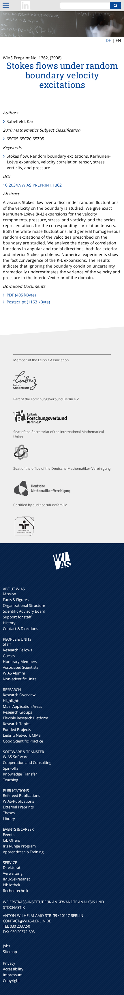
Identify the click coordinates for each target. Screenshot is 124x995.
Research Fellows (17, 650)
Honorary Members (20, 661)
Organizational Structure (24, 605)
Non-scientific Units (19, 678)
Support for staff (17, 617)
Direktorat (11, 867)
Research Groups (17, 712)
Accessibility (13, 969)
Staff (7, 644)
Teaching (10, 779)
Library (9, 818)
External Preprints (18, 807)
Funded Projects (17, 729)
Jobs (6, 945)
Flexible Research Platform (25, 718)
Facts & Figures (16, 599)
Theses (9, 812)
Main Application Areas (22, 706)
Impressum (12, 974)
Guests (9, 655)
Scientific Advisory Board (24, 611)
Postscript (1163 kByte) (28, 302)
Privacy (9, 963)
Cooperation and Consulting (27, 762)
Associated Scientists (20, 667)
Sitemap (10, 951)
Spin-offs (10, 768)
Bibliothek (11, 884)
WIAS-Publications (18, 801)
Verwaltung (12, 873)
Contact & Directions (20, 628)
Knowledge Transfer (20, 774)
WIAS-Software (15, 756)
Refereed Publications (21, 795)
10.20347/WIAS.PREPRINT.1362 (32, 185)
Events (8, 834)
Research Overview (19, 694)
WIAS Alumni (14, 673)
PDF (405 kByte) (21, 295)
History (9, 622)
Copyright (11, 980)
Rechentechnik (15, 890)
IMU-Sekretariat (16, 879)
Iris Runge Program (19, 846)
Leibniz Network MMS (22, 735)
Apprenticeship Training (23, 851)
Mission (9, 593)
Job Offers (11, 840)
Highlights (11, 700)
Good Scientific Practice (23, 741)
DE (108, 40)
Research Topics (16, 723)
